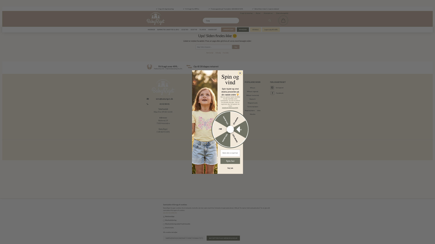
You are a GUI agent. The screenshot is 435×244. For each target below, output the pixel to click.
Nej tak (230, 168)
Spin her (230, 160)
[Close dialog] (240, 73)
